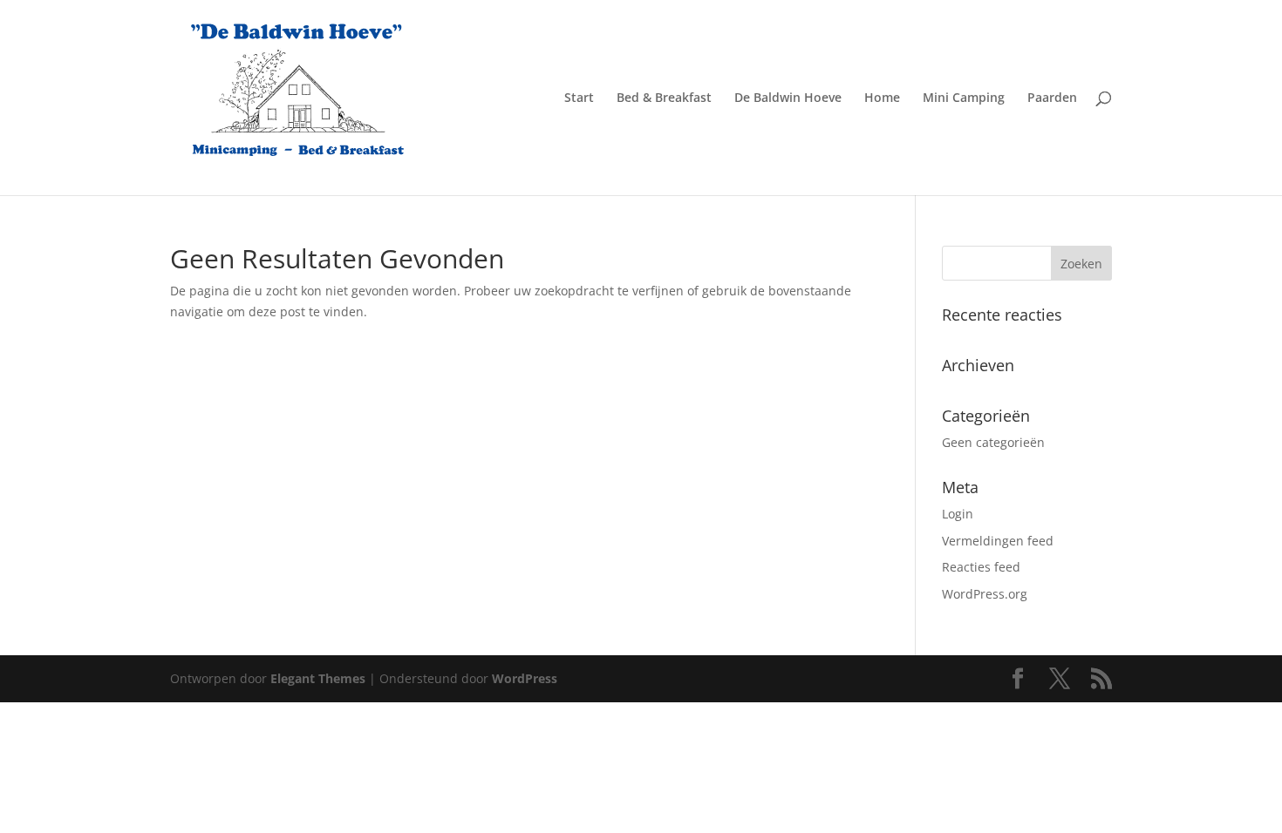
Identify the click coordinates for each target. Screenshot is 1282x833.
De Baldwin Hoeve (788, 98)
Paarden (1052, 98)
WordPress (524, 678)
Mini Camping (964, 98)
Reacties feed (981, 567)
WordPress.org (984, 594)
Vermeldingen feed (998, 540)
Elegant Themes (317, 678)
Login (957, 513)
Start (579, 98)
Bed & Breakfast (664, 98)
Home (882, 98)
